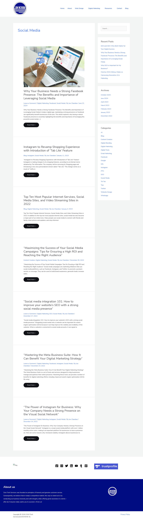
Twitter (103, 188)
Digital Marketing (43, 103)
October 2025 (106, 95)
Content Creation (29, 260)
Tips (102, 185)
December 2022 (106, 116)
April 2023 (104, 102)
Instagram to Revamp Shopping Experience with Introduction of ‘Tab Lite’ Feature (52, 149)
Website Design (106, 192)
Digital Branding (106, 143)
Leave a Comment (30, 103)
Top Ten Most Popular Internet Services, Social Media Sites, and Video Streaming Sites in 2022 (54, 200)
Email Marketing (106, 153)
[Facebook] (57, 466)
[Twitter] (66, 466)
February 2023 (106, 109)
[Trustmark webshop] (106, 466)
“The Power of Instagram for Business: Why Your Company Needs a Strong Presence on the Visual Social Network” (52, 410)
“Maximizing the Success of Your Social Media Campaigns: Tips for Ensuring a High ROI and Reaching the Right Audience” (53, 251)
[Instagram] (61, 466)
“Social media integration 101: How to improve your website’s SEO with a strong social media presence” (51, 305)
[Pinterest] (86, 466)
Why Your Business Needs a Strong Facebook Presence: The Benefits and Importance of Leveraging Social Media (53, 94)
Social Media (61, 103)
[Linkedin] (71, 466)
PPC (102, 171)
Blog (25, 155)
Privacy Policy (125, 514)
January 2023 (105, 112)
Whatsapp (104, 195)
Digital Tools (105, 150)
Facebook (52, 103)
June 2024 (104, 98)
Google (103, 160)
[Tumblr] (81, 466)
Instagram (30, 155)
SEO (50, 314)
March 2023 (105, 105)
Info (102, 164)
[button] (84, 8)
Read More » (31, 124)
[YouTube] (76, 466)
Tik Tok (103, 181)
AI (101, 132)
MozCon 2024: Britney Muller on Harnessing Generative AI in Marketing (112, 75)
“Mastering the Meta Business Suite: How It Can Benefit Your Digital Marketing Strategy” (53, 357)
